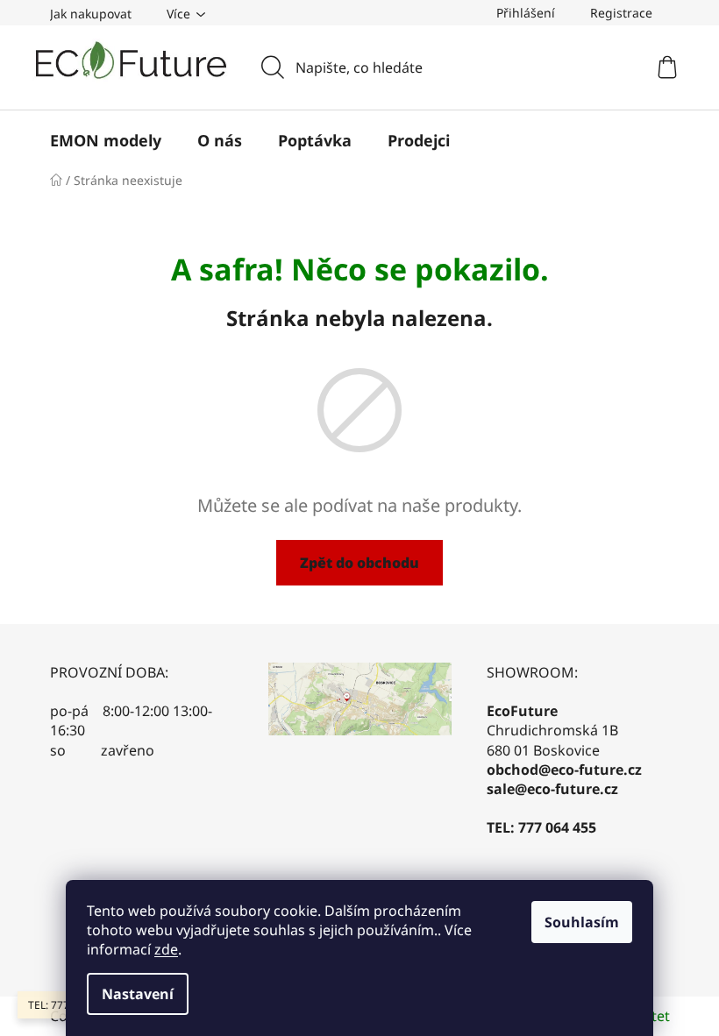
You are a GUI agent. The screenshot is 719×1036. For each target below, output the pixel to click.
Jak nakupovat (91, 13)
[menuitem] (105, 140)
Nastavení (138, 994)
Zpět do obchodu (359, 562)
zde (166, 949)
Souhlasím (582, 922)
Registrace (621, 12)
